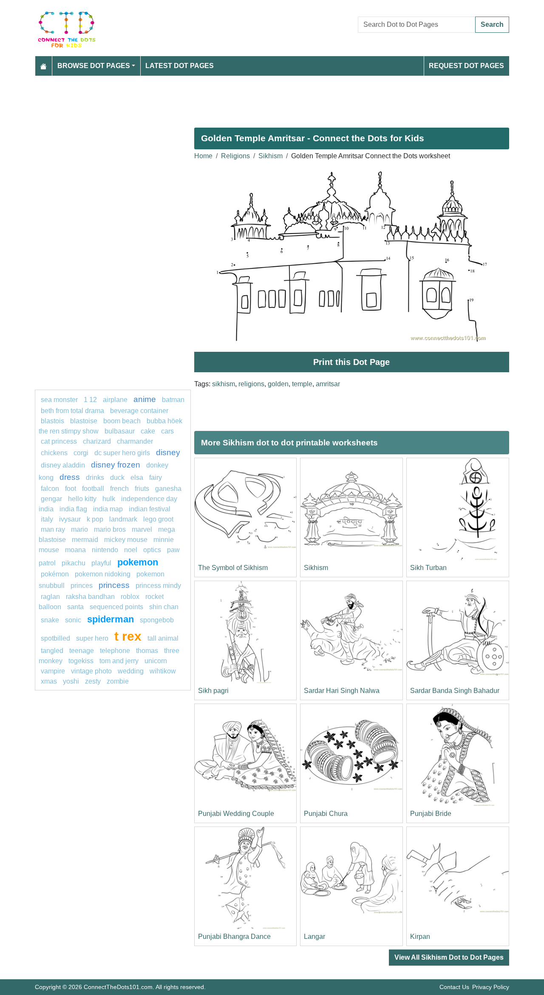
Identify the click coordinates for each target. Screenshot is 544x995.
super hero (93, 638)
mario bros (110, 529)
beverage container (139, 410)
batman (173, 399)
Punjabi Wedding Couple (236, 813)
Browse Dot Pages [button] (93, 65)
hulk (108, 498)
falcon (50, 488)
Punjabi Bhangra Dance (234, 936)
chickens (54, 452)
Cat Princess (59, 441)
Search (492, 24)
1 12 (90, 399)
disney (168, 452)
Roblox (130, 596)
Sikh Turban (428, 567)
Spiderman (110, 619)
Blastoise (83, 421)
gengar (51, 498)
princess (114, 585)
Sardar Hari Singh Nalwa (342, 690)
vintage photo (91, 671)
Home (203, 156)
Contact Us (454, 987)
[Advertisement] (272, 98)
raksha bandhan (90, 596)
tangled (52, 650)
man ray (53, 529)
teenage (81, 650)
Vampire (53, 671)
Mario (79, 529)
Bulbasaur (120, 431)
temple (302, 384)
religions (251, 384)
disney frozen (115, 464)
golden (278, 384)
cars (167, 431)
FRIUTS (142, 488)
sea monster (60, 399)
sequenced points (116, 606)
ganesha (168, 488)
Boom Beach (122, 421)
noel (130, 549)
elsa (136, 477)
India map (108, 509)
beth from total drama (72, 410)
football (93, 488)
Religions (235, 156)
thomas (147, 650)
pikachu (73, 563)
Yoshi (71, 681)
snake (50, 620)
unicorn (155, 660)
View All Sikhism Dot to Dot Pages (449, 957)
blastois (52, 421)
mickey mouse (125, 539)
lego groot (158, 519)
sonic (73, 620)
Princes (82, 585)
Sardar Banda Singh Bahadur (454, 690)
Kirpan (420, 936)
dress (70, 477)
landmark (123, 519)
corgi (81, 452)
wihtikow (163, 671)
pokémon (55, 574)
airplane (115, 399)
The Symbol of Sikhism (233, 567)
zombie (118, 681)
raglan (50, 596)
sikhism (223, 384)
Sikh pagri (213, 690)
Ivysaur (70, 519)
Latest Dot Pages (179, 65)
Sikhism (270, 156)
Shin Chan (163, 606)
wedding (131, 671)
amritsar (328, 384)
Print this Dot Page (351, 362)
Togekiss (81, 660)
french (119, 488)
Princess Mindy (158, 585)
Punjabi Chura (326, 813)
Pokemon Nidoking (102, 574)
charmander (135, 441)
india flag (73, 509)
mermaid (85, 539)
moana (75, 549)
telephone (115, 650)
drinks (95, 477)
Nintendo (105, 549)
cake (148, 431)
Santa (75, 606)
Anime (144, 399)
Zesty (93, 681)
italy (47, 519)
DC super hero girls (122, 452)
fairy (155, 477)
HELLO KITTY (82, 498)
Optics (152, 549)
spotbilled (55, 638)
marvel (142, 529)
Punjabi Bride (430, 813)
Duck (117, 477)
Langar (314, 936)
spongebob (157, 620)
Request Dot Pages (466, 65)
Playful (101, 563)
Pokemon (137, 562)
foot (70, 488)
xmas (49, 681)
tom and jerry (119, 660)
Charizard (97, 441)
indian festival (149, 509)
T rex (128, 636)
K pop (95, 519)
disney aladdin (63, 465)
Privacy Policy (490, 987)
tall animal (162, 638)
